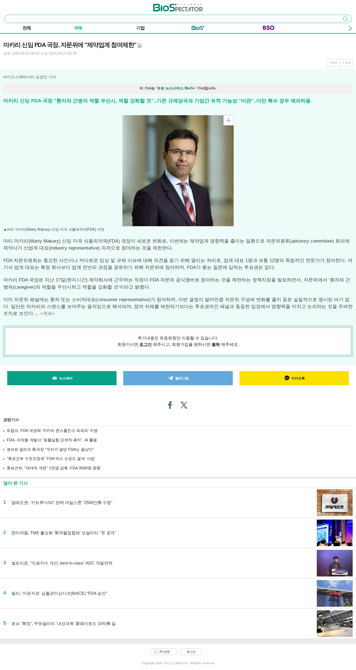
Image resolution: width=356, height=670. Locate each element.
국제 (78, 28)
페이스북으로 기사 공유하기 (170, 405)
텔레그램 (182, 378)
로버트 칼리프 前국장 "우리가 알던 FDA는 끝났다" (50, 449)
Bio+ (198, 29)
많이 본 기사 (15, 483)
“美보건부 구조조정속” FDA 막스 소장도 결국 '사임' (51, 458)
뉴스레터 (66, 378)
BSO (269, 29)
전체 (27, 28)
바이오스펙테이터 (168, 6)
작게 (334, 62)
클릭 (216, 344)
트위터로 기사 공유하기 (184, 405)
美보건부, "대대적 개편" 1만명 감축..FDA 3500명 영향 (53, 468)
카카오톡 (298, 378)
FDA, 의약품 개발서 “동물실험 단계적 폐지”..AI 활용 (52, 440)
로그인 (145, 344)
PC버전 (165, 651)
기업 (140, 28)
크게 (347, 62)
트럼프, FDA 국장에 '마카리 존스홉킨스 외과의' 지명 (52, 430)
